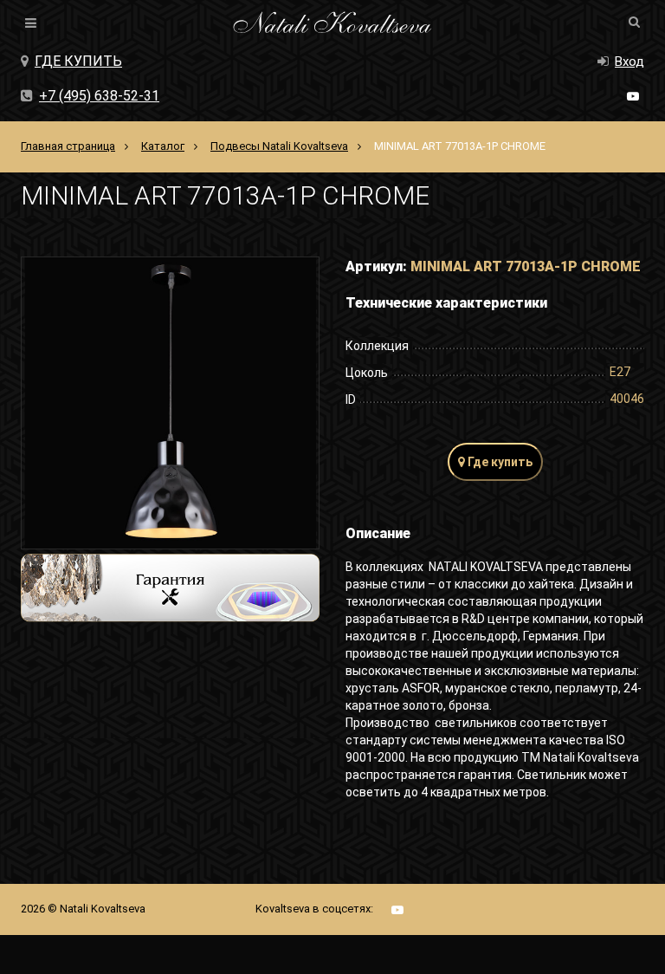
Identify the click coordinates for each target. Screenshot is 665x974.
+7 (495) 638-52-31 (99, 96)
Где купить (78, 61)
